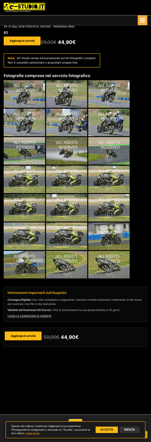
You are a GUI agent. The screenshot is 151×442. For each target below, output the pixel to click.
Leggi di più (32, 433)
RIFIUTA (129, 429)
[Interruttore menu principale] (142, 20)
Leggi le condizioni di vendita (29, 316)
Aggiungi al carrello (22, 40)
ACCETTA (106, 429)
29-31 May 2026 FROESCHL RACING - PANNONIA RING (39, 26)
